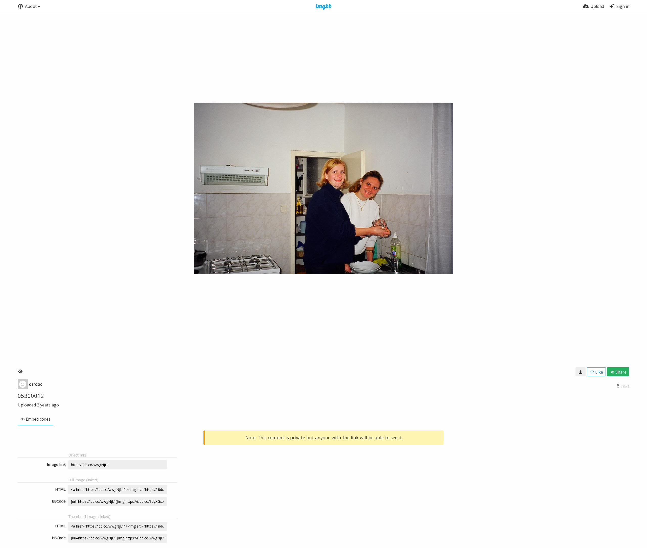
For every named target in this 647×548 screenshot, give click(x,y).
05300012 (31, 395)
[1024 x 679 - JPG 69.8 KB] (580, 371)
